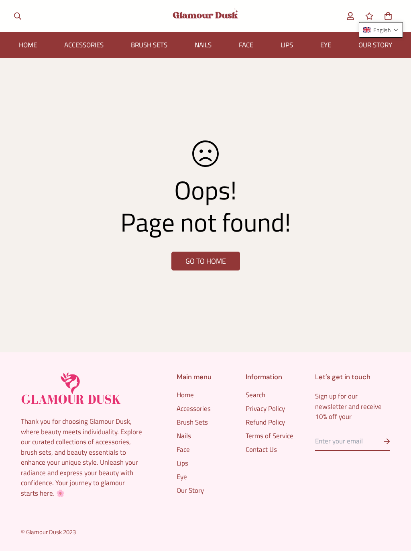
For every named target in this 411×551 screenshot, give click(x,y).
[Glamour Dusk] (205, 16)
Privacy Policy (265, 408)
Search (255, 395)
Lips (287, 45)
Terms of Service (269, 436)
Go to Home (205, 261)
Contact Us (261, 449)
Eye (325, 45)
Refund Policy (265, 422)
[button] (386, 15)
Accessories (84, 45)
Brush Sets (149, 45)
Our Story (375, 45)
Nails (203, 45)
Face (246, 45)
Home (28, 45)
